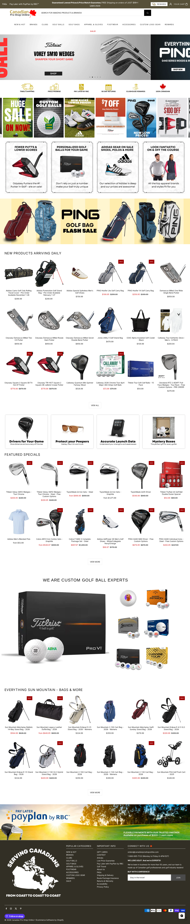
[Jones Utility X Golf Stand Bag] (110, 320)
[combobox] (95, 13)
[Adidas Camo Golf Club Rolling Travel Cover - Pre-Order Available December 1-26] (19, 273)
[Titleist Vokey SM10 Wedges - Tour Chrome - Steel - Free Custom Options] (49, 474)
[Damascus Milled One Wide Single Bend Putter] (171, 273)
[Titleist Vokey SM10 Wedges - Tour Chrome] (19, 474)
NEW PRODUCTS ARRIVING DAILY (33, 253)
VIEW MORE (95, 562)
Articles (100, 858)
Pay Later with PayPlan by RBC (110, 864)
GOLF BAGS (74, 24)
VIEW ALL (95, 405)
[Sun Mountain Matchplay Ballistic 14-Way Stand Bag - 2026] (19, 710)
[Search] (147, 13)
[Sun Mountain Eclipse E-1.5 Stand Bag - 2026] (19, 755)
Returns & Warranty (105, 881)
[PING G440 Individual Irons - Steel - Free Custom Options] (171, 521)
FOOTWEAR (112, 24)
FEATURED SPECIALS (22, 455)
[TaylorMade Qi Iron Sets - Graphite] (110, 474)
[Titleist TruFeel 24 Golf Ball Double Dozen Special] (171, 474)
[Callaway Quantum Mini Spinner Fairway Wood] (80, 365)
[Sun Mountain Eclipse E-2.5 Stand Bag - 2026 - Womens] (80, 710)
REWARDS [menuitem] (169, 24)
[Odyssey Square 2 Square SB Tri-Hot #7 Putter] (19, 365)
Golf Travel (101, 866)
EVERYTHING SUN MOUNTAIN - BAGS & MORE (44, 690)
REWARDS (70, 878)
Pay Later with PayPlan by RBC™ (24, 4)
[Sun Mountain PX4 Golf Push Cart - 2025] (171, 755)
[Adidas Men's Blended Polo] (19, 521)
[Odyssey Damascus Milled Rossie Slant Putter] (49, 320)
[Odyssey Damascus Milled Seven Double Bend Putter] (80, 320)
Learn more (95, 5)
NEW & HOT (19, 24)
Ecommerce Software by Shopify (50, 920)
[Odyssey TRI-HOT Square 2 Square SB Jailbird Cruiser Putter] (49, 365)
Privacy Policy (103, 887)
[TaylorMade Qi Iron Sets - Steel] (80, 474)
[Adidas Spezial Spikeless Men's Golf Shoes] (80, 273)
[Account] (170, 4)
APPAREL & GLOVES (93, 24)
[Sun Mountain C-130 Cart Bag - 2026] (141, 755)
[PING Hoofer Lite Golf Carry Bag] (110, 273)
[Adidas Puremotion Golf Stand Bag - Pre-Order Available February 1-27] (49, 273)
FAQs (4, 4)
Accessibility (102, 884)
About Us (101, 869)
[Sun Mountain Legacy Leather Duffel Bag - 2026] (49, 710)
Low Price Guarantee (106, 861)
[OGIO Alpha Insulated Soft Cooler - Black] (141, 320)
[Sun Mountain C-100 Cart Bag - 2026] (80, 755)
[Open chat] (182, 916)
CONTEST (101, 855)
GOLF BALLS (58, 24)
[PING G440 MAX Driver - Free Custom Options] (141, 521)
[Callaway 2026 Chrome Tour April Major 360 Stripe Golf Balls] (110, 365)
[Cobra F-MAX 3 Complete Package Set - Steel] (80, 521)
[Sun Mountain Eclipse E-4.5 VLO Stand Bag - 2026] (171, 710)
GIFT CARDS (102, 852)
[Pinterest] (20, 909)
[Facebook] (6, 909)
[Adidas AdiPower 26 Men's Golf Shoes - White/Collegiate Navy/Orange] (110, 521)
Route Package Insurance (108, 878)
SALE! (93, 31)
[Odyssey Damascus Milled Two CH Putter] (19, 320)
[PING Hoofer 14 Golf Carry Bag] (141, 273)
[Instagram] (11, 909)
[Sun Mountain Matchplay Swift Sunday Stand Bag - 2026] (141, 710)
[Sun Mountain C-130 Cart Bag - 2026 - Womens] (110, 755)
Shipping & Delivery (105, 875)
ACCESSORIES (129, 24)
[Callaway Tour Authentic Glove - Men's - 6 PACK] (171, 320)
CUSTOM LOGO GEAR (150, 24)
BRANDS (33, 24)
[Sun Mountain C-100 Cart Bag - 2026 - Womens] (110, 710)
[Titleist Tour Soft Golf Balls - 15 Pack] (141, 365)
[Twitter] (16, 909)
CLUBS (45, 24)
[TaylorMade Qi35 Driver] (141, 474)
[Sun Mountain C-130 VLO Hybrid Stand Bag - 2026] (49, 755)
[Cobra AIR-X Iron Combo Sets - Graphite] (49, 521)
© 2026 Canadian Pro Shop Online (19, 920)
